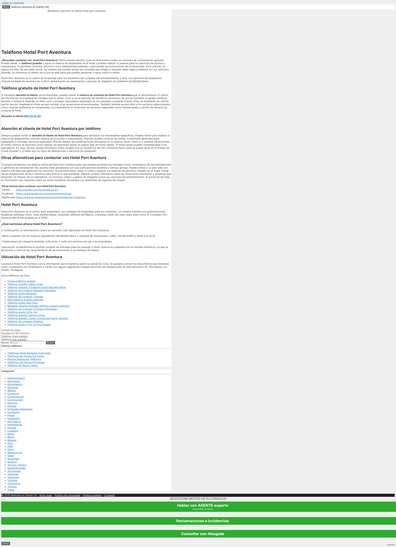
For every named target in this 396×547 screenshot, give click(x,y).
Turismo (12, 486)
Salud (10, 455)
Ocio (17, 330)
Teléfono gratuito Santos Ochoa (26, 315)
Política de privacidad (67, 495)
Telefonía (12, 474)
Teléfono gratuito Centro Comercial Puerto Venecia (37, 318)
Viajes (10, 489)
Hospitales (13, 418)
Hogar (11, 415)
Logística (12, 430)
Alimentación (15, 384)
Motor (11, 437)
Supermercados (16, 468)
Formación (13, 412)
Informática (14, 421)
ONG (10, 446)
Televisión (13, 477)
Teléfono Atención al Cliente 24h (30, 6)
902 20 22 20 (32, 116)
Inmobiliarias (14, 424)
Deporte (12, 402)
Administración (16, 378)
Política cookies (92, 495)
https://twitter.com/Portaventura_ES (37, 189)
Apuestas (12, 387)
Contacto (109, 495)
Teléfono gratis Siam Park (22, 302)
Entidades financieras (19, 409)
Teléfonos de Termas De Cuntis (25, 356)
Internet (11, 427)
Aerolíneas (13, 381)
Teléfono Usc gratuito (14, 339)
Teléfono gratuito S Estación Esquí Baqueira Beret (36, 287)
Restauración (15, 452)
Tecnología (13, 471)
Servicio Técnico (17, 464)
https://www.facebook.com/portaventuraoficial (43, 193)
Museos (11, 440)
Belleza (11, 390)
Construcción (15, 399)
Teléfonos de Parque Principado (26, 362)
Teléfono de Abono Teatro (22, 365)
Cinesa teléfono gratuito (21, 281)
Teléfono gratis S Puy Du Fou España (29, 324)
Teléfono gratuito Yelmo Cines (25, 284)
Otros (10, 449)
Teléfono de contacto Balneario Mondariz (31, 290)
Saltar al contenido (13, 2)
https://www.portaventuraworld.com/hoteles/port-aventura (50, 197)
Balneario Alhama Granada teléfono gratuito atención (38, 305)
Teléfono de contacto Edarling (25, 321)
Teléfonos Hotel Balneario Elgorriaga (28, 353)
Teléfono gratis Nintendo (22, 293)
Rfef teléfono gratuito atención (25, 299)
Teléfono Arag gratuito (14, 336)
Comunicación (15, 396)
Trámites (12, 480)
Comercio (13, 393)
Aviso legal (45, 495)
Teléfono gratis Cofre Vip (22, 312)
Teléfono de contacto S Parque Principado (32, 309)
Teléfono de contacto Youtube (25, 296)
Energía (11, 406)
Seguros (12, 461)
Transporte (13, 483)
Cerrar (5, 543)
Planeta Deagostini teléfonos (24, 359)
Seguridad (13, 458)
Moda (10, 433)
